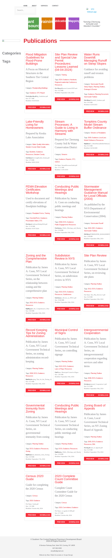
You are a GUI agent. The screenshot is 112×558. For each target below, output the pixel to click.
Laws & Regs (59, 369)
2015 (31, 302)
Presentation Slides (32, 221)
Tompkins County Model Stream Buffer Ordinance (95, 124)
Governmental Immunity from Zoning (35, 408)
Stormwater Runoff (97, 84)
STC (73, 159)
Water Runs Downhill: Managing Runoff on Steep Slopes (95, 59)
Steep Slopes (88, 87)
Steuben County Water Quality (36, 147)
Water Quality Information (40, 144)
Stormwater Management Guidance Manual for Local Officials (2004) (96, 192)
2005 (89, 442)
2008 (60, 222)
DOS (64, 222)
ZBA (93, 444)
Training (64, 75)
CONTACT (55, 6)
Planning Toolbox (99, 87)
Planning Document (101, 94)
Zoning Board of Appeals (94, 407)
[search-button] (15, 4)
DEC (93, 228)
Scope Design (68, 555)
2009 (89, 137)
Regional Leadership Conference (65, 82)
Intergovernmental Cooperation (96, 331)
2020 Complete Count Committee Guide (66, 479)
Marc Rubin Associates (54, 555)
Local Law (102, 137)
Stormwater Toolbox (90, 97)
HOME (25, 6)
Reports (68, 159)
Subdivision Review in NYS (65, 257)
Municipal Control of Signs (66, 331)
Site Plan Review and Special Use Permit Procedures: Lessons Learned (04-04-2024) (66, 62)
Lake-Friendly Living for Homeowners (35, 124)
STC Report (41, 93)
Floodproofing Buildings (40, 88)
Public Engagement (61, 225)
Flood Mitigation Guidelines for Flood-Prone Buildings (36, 59)
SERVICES (44, 6)
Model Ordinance (89, 140)
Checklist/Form (35, 218)
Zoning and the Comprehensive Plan (36, 258)
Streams (64, 154)
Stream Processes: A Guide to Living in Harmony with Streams (66, 128)
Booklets (32, 152)
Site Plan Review (95, 255)
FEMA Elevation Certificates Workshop (36, 189)
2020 (31, 500)
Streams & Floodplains (98, 133)
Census (35, 496)
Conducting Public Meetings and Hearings (67, 189)
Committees (67, 507)
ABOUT (34, 6)
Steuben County (39, 154)
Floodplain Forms (38, 213)
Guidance (33, 93)
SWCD (57, 162)
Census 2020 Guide (35, 477)
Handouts (73, 79)
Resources (58, 85)
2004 (89, 228)
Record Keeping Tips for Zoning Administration (36, 333)
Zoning (28, 451)
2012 (89, 289)
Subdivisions (67, 294)
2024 (60, 79)
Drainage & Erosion (90, 89)
